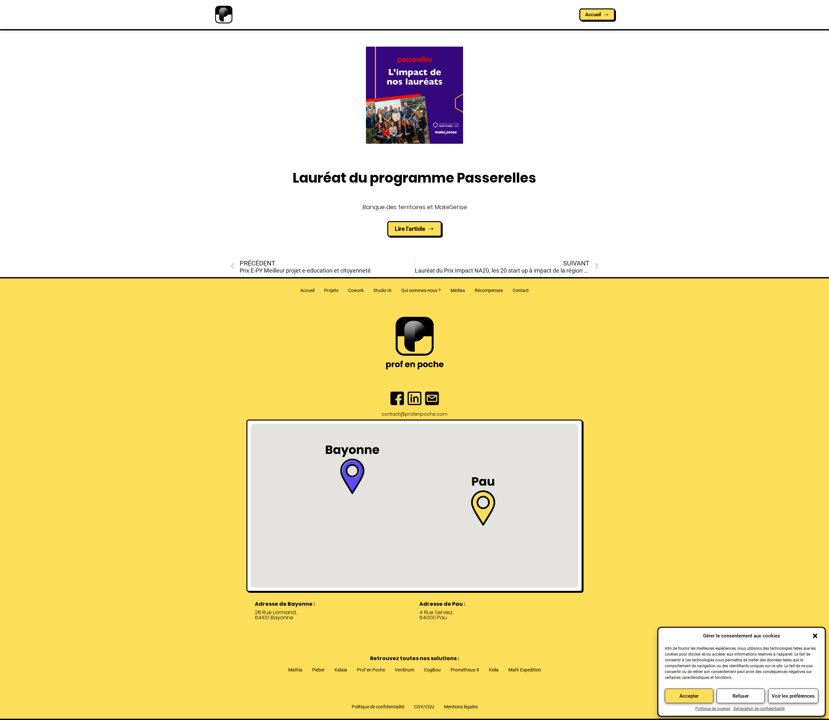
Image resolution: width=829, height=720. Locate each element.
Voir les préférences (793, 696)
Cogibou (432, 670)
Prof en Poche (371, 670)
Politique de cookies (712, 708)
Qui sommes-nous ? (421, 290)
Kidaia (341, 670)
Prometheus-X (464, 670)
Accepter (688, 696)
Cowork (356, 290)
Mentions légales (461, 706)
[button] (815, 636)
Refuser (740, 696)
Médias (457, 290)
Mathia (295, 670)
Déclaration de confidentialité (759, 708)
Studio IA (382, 290)
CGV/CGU (424, 706)
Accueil (307, 290)
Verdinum (404, 670)
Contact (521, 290)
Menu (411, 18)
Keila (494, 670)
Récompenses (489, 290)
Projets (331, 290)
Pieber (318, 670)
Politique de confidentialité (378, 706)
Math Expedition (524, 670)
